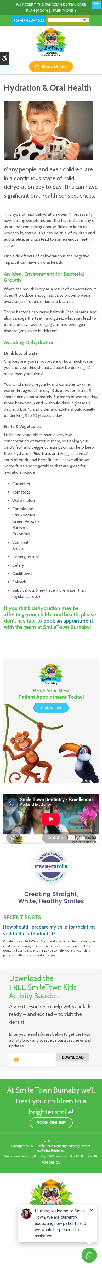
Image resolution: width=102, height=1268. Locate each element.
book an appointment (68, 621)
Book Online (54, 66)
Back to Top (51, 1141)
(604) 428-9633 (29, 20)
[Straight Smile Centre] (51, 877)
